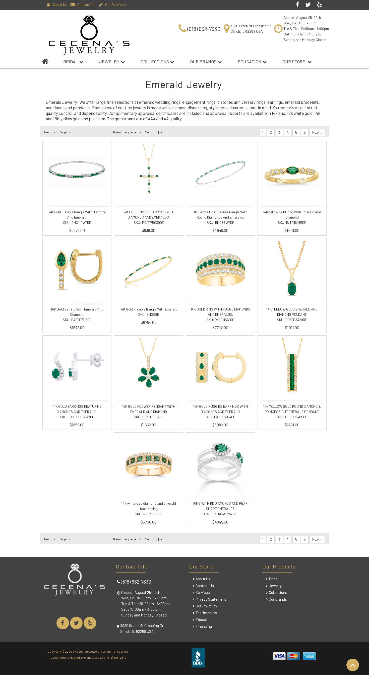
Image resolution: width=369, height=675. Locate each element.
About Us (59, 4)
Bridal (273, 579)
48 (162, 132)
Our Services (115, 4)
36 (155, 132)
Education (249, 61)
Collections (155, 61)
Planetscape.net (95, 657)
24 (147, 132)
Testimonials (206, 612)
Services (203, 592)
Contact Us (86, 4)
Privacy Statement (211, 599)
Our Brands (203, 61)
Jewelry (109, 61)
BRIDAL (70, 61)
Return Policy (206, 606)
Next (316, 132)
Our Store (294, 61)
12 (139, 132)
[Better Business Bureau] (198, 665)
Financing (204, 626)
